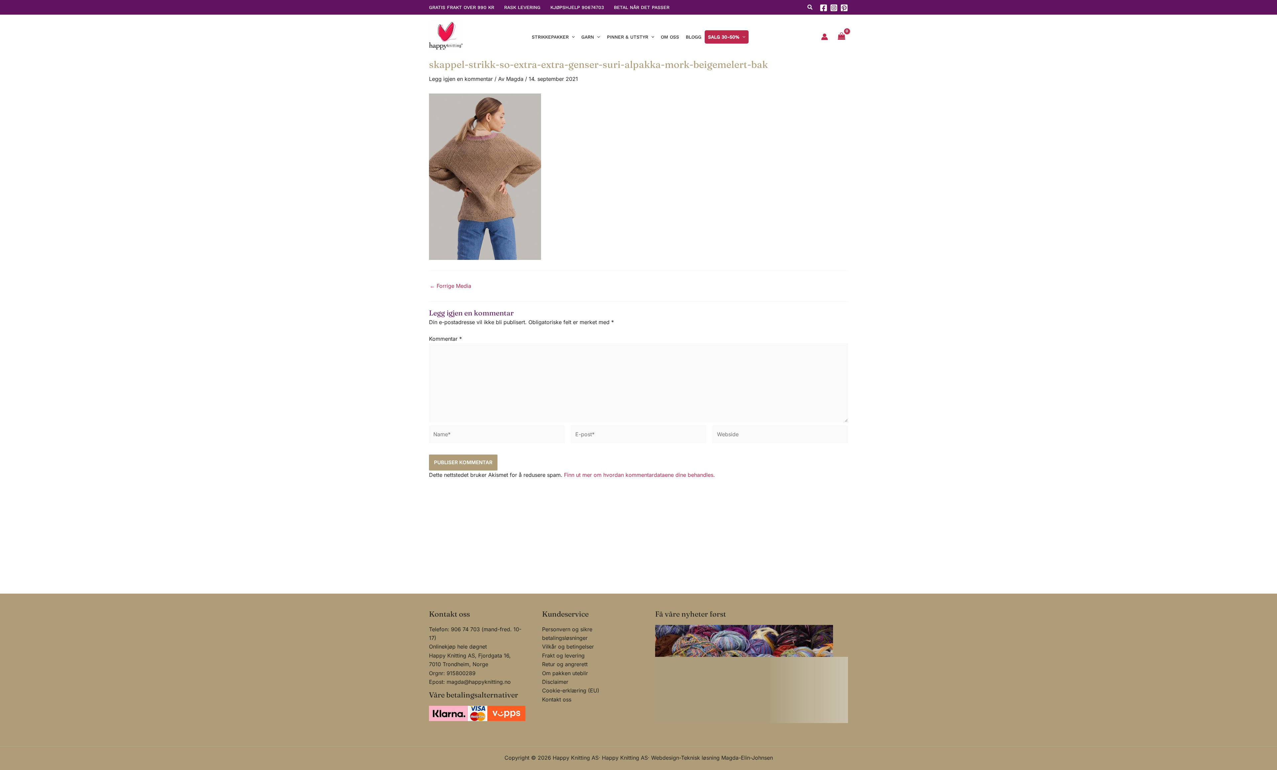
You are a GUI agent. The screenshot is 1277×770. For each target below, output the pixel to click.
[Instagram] (834, 8)
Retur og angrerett (565, 664)
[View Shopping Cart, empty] (841, 37)
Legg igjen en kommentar (461, 79)
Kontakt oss (556, 699)
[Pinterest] (844, 8)
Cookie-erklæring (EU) (570, 690)
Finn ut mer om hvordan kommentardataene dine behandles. (639, 475)
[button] (810, 8)
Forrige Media (450, 286)
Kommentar (445, 338)
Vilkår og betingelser (568, 646)
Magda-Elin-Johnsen (747, 757)
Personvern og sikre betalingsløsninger (567, 633)
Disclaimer (555, 681)
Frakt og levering (563, 655)
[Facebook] (823, 8)
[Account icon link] (824, 36)
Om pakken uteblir (565, 673)
